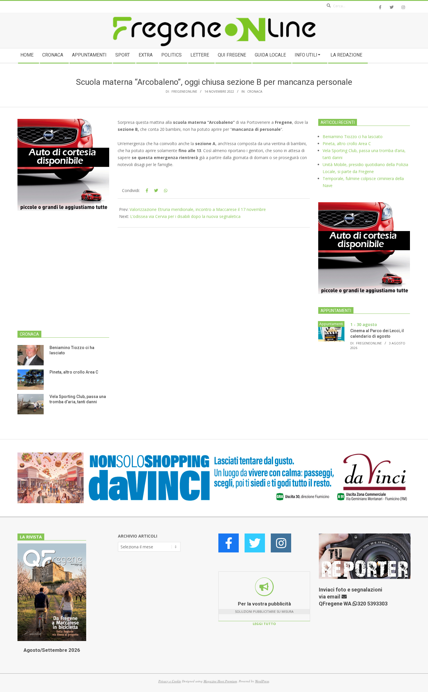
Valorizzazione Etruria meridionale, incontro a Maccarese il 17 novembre (198, 209)
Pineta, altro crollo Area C (73, 372)
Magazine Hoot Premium (220, 681)
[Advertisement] (63, 274)
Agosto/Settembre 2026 (52, 650)
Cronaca (254, 91)
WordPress (262, 681)
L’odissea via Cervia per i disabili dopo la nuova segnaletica (185, 216)
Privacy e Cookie (169, 681)
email (334, 597)
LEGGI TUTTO (264, 623)
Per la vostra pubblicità (264, 604)
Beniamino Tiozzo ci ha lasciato (353, 136)
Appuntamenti (331, 323)
